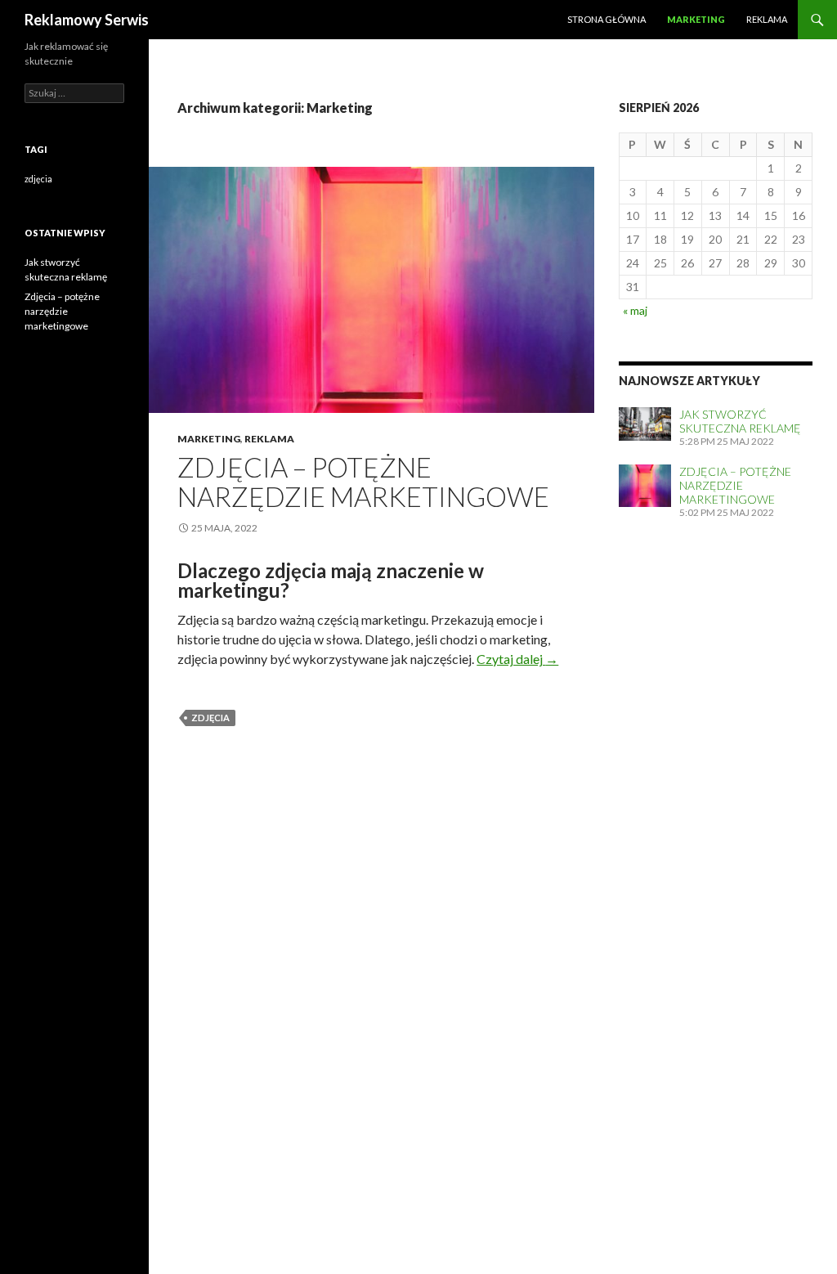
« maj (635, 310)
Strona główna (606, 19)
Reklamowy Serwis (87, 20)
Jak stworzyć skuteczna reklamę (740, 421)
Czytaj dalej (517, 658)
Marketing (696, 19)
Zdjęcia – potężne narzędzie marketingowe (363, 482)
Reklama (766, 19)
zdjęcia (210, 717)
